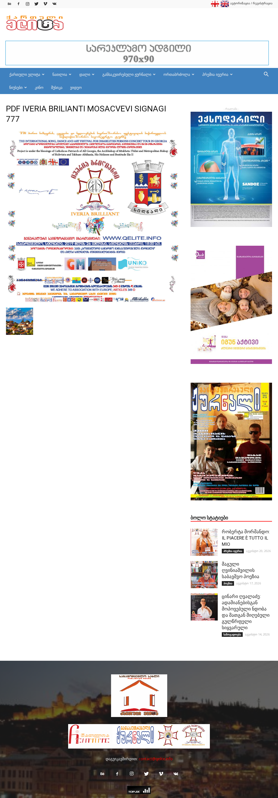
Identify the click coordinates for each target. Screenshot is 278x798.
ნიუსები (16, 87)
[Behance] (9, 4)
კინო (39, 87)
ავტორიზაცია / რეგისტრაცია (251, 3)
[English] (225, 6)
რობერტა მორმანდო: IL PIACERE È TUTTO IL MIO (246, 538)
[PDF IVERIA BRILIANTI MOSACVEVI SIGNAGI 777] (93, 302)
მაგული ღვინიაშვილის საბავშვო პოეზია (240, 570)
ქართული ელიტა (24, 74)
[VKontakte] (54, 4)
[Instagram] (27, 4)
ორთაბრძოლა (176, 74)
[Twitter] (36, 4)
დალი (84, 74)
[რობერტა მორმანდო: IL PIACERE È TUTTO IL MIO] (204, 542)
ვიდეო (76, 87)
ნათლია (59, 74)
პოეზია (227, 583)
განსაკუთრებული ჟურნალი (126, 74)
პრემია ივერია (215, 74)
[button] (266, 74)
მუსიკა (56, 87)
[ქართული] (215, 6)
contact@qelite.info (156, 758)
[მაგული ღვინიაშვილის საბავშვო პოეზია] (204, 574)
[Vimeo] (45, 4)
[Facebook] (18, 4)
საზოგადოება (232, 634)
